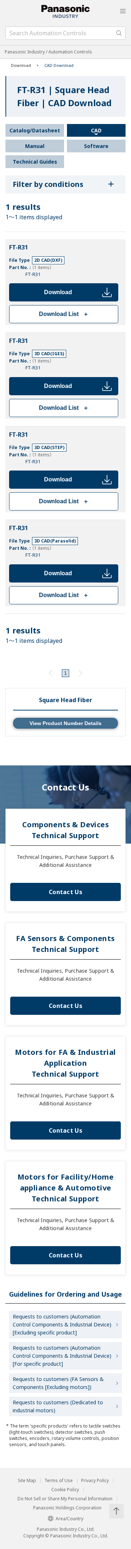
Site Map (27, 1480)
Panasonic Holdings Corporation (67, 1508)
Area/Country (69, 1519)
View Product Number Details (65, 723)
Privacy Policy (95, 1480)
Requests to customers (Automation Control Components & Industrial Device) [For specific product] (62, 1355)
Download (58, 292)
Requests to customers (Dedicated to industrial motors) (58, 1406)
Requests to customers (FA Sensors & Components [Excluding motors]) (58, 1383)
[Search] (119, 33)
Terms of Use (58, 1480)
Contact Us (65, 892)
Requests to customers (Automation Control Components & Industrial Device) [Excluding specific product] (62, 1324)
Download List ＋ (64, 314)
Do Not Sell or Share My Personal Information (64, 1499)
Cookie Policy (65, 1490)
